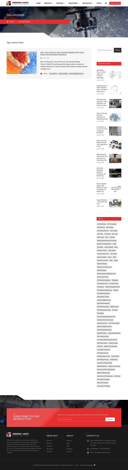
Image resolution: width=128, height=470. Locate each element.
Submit (110, 419)
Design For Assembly (114, 366)
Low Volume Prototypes (103, 386)
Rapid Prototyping (102, 263)
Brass (116, 247)
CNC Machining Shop (103, 306)
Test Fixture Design (114, 323)
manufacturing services (103, 356)
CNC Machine (101, 227)
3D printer (115, 310)
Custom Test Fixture (102, 277)
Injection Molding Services (76, 73)
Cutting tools (100, 287)
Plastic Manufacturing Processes (106, 316)
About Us (69, 440)
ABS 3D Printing (101, 270)
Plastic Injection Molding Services (106, 273)
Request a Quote (115, 3)
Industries (73, 3)
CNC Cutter (117, 376)
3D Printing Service (102, 343)
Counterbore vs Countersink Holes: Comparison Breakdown (102, 129)
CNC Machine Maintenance (104, 290)
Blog (68, 443)
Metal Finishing (113, 343)
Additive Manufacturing (103, 372)
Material (60, 3)
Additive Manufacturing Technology (106, 240)
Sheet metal (100, 237)
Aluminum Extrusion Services (105, 320)
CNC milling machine (103, 336)
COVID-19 (100, 346)
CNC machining (101, 224)
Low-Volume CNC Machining (105, 376)
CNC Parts (100, 234)
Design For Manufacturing (104, 244)
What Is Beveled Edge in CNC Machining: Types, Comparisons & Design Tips (102, 187)
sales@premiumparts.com (102, 452)
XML (77, 465)
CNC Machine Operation (103, 280)
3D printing (100, 247)
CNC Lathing (113, 230)
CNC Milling (100, 313)
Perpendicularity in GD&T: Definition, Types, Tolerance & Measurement (102, 88)
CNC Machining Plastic (103, 293)
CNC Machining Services (104, 310)
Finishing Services (102, 323)
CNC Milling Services (103, 230)
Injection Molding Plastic (103, 300)
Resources (86, 3)
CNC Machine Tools (102, 283)
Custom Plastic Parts (103, 253)
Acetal (114, 244)
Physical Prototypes (102, 382)
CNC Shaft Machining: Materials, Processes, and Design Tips (101, 171)
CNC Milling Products (103, 359)
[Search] (106, 3)
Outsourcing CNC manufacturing (106, 369)
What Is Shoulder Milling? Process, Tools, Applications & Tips (102, 143)
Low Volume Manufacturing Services (107, 339)
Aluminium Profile (102, 250)
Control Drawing (108, 247)
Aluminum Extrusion (102, 260)
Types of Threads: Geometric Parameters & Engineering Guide (102, 116)
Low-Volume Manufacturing (104, 363)
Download (70, 449)
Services (47, 3)
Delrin (114, 257)
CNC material (111, 250)
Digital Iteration (114, 306)
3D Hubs (115, 290)
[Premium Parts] (17, 3)
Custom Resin (53, 73)
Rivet (106, 237)
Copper (116, 260)
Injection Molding (63, 73)
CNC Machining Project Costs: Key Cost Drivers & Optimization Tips (102, 157)
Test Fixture (113, 253)
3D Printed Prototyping (103, 303)
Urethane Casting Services (104, 267)
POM (111, 260)
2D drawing (115, 280)
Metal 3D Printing (102, 333)
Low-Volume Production (103, 349)
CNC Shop (107, 234)
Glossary (49, 451)
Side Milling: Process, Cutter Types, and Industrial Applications (101, 73)
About (99, 3)
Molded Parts (114, 359)
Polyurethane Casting (103, 296)
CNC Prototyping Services (104, 330)
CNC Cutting (109, 227)
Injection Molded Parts (114, 333)
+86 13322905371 (105, 448)
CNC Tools (115, 234)
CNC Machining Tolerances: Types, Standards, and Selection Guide (102, 102)
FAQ (68, 446)
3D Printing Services (102, 353)
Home (38, 3)
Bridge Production (102, 366)
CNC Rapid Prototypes (103, 379)
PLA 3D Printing (113, 283)
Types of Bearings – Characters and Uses (102, 201)
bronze (110, 257)
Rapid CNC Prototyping (110, 346)
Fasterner (112, 237)
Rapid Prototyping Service (113, 287)
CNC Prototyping (111, 224)
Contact (69, 451)
